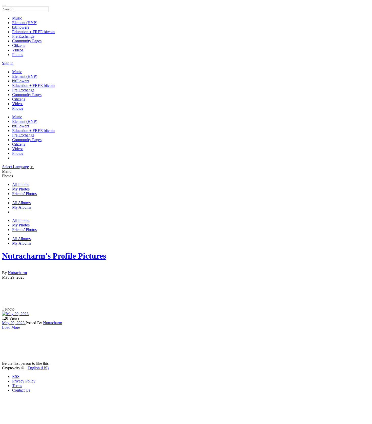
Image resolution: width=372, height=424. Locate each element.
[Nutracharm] (186, 268)
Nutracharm (17, 273)
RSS (15, 376)
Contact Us (21, 390)
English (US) (38, 368)
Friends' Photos (24, 193)
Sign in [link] (7, 63)
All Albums (21, 203)
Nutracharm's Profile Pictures (54, 255)
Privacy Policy (23, 381)
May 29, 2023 (14, 323)
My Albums (21, 207)
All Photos (20, 184)
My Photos (21, 189)
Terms (17, 385)
